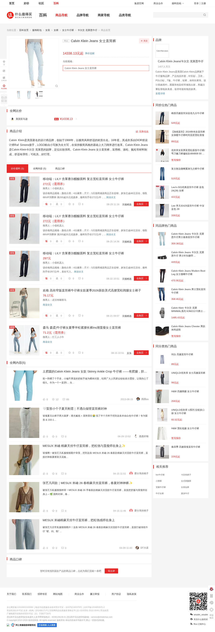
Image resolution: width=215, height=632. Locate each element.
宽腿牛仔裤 (161, 487)
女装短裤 (185, 487)
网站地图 (57, 594)
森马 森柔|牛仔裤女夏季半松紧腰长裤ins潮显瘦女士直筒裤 (82, 327)
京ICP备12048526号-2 (94, 607)
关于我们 (11, 594)
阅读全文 (111, 197)
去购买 (141, 204)
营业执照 (104, 610)
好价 (26, 3)
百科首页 (24, 30)
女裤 (56, 30)
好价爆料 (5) (17, 168)
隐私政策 (131, 594)
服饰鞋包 (37, 30)
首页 (11, 3)
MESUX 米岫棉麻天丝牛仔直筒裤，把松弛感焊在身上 (79, 520)
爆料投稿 (176, 3)
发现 (12, 178)
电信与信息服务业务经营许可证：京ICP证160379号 (58, 607)
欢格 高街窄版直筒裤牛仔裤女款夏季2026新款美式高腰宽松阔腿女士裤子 (92, 290)
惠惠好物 (143, 436)
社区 (41, 3)
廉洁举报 (94, 594)
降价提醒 (90, 53)
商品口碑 (60, 168)
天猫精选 (127, 204)
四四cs (144, 399)
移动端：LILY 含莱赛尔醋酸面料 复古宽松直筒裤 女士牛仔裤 (83, 179)
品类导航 (125, 15)
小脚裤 (159, 481)
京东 (129, 353)
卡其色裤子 (186, 475)
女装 (47, 30)
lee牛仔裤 (160, 475)
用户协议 (116, 594)
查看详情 (160, 93)
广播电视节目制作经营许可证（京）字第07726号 (29, 613)
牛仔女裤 (160, 493)
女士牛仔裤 (68, 30)
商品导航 (61, 15)
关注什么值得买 (201, 619)
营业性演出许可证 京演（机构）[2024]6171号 (27, 610)
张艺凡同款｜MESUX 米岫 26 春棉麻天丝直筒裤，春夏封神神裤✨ (88, 483)
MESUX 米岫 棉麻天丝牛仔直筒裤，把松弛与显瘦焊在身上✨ (84, 446)
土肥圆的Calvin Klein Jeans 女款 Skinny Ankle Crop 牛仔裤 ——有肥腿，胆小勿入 (95, 371)
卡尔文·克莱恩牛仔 (87, 30)
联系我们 (27, 594)
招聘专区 (42, 594)
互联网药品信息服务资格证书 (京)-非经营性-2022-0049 (74, 610)
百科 (56, 3)
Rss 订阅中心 (200, 624)
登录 (196, 3)
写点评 (111, 571)
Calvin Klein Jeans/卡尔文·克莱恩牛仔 (180, 61)
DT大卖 (144, 547)
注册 (203, 3)
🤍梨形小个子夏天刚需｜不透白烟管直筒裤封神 (75, 408)
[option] (19, 95)
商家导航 (104, 15)
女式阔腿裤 (186, 481)
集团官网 (139, 3)
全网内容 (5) (39, 168)
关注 (145, 41)
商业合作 (158, 3)
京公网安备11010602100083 (20, 607)
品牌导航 (83, 15)
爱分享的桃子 (141, 473)
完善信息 (143, 131)
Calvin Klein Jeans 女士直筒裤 (81, 68)
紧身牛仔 (185, 493)
